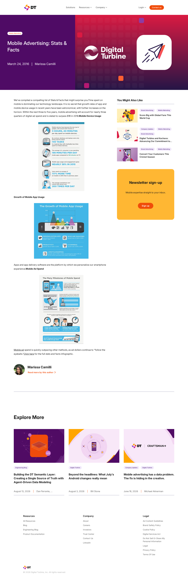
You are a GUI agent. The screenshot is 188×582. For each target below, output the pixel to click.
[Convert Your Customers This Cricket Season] (145, 154)
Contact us (156, 7)
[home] (30, 7)
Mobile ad (19, 349)
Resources (84, 7)
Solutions (70, 7)
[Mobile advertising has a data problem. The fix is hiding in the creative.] (149, 462)
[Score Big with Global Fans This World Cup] (145, 116)
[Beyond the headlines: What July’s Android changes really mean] (94, 462)
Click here (29, 353)
